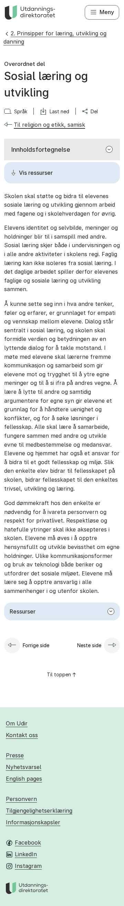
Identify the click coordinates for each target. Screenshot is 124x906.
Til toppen (59, 674)
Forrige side (36, 645)
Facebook (28, 842)
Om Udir (17, 723)
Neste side (89, 645)
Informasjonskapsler (33, 822)
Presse (15, 755)
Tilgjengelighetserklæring (39, 810)
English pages (24, 778)
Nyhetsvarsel (23, 767)
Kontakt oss (22, 735)
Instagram (28, 865)
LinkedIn (26, 854)
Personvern (21, 798)
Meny (107, 12)
